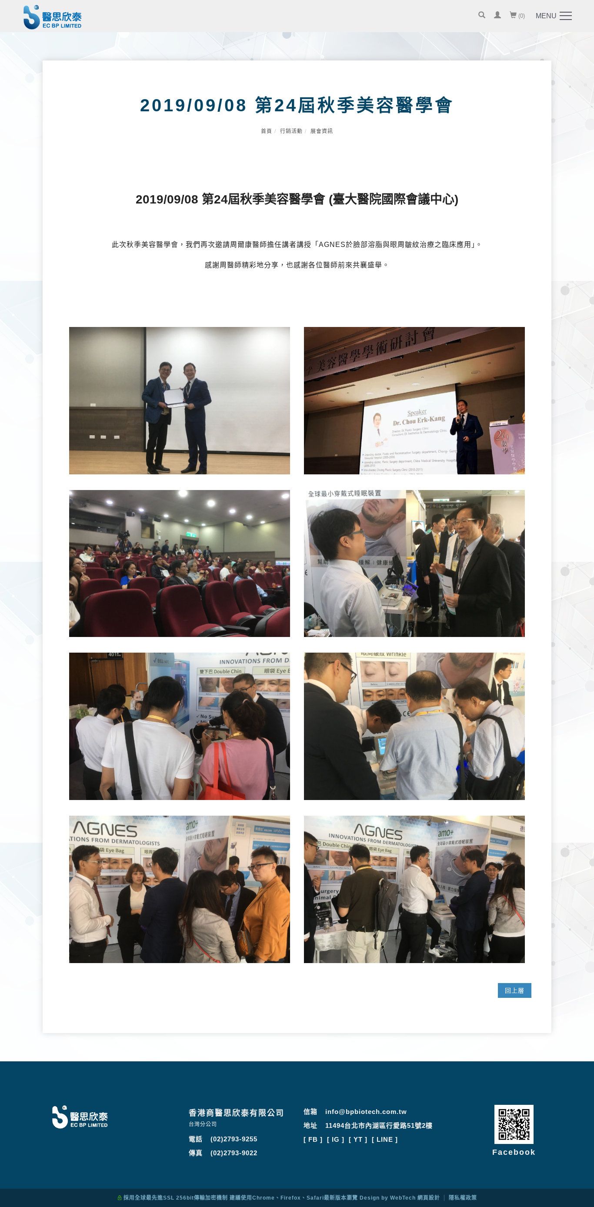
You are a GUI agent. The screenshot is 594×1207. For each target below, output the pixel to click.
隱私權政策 (463, 1198)
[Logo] (52, 19)
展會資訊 (321, 131)
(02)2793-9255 (233, 1139)
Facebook (514, 1152)
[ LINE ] (385, 1139)
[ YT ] (358, 1139)
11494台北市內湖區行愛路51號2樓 (379, 1125)
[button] (482, 16)
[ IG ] (335, 1139)
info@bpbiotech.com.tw (366, 1111)
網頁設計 (428, 1198)
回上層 (514, 990)
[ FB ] (313, 1139)
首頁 (266, 131)
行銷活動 (291, 131)
